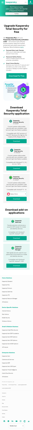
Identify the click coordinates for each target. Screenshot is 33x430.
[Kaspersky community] (25, 421)
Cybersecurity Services (8, 359)
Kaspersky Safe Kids (7, 291)
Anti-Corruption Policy (12, 384)
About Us (4, 396)
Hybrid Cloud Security (7, 373)
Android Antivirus (6, 311)
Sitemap (3, 413)
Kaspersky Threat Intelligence (9, 369)
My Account (30, 3)
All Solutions (5, 302)
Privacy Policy (4, 384)
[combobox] (26, 2)
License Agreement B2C (22, 384)
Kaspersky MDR (6, 363)
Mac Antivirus (5, 314)
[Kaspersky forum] (29, 421)
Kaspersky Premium (7, 288)
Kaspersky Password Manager (9, 298)
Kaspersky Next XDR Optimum (9, 340)
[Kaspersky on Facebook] (4, 421)
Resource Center (5, 406)
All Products (5, 347)
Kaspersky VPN (6, 295)
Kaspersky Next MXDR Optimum (10, 343)
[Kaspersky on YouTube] (16, 421)
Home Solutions (7, 278)
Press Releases (4, 410)
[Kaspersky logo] (11, 2)
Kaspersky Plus (6, 284)
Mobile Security (6, 317)
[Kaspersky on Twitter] (8, 421)
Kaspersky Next (6, 356)
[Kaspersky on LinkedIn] (12, 421)
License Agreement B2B (6, 388)
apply (22, 47)
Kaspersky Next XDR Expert (9, 366)
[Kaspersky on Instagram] (21, 421)
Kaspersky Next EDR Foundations (10, 333)
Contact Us (4, 393)
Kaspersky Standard (7, 281)
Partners (3, 399)
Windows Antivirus (6, 321)
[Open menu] (2, 2)
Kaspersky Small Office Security (10, 330)
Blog (3, 403)
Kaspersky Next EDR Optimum (9, 337)
